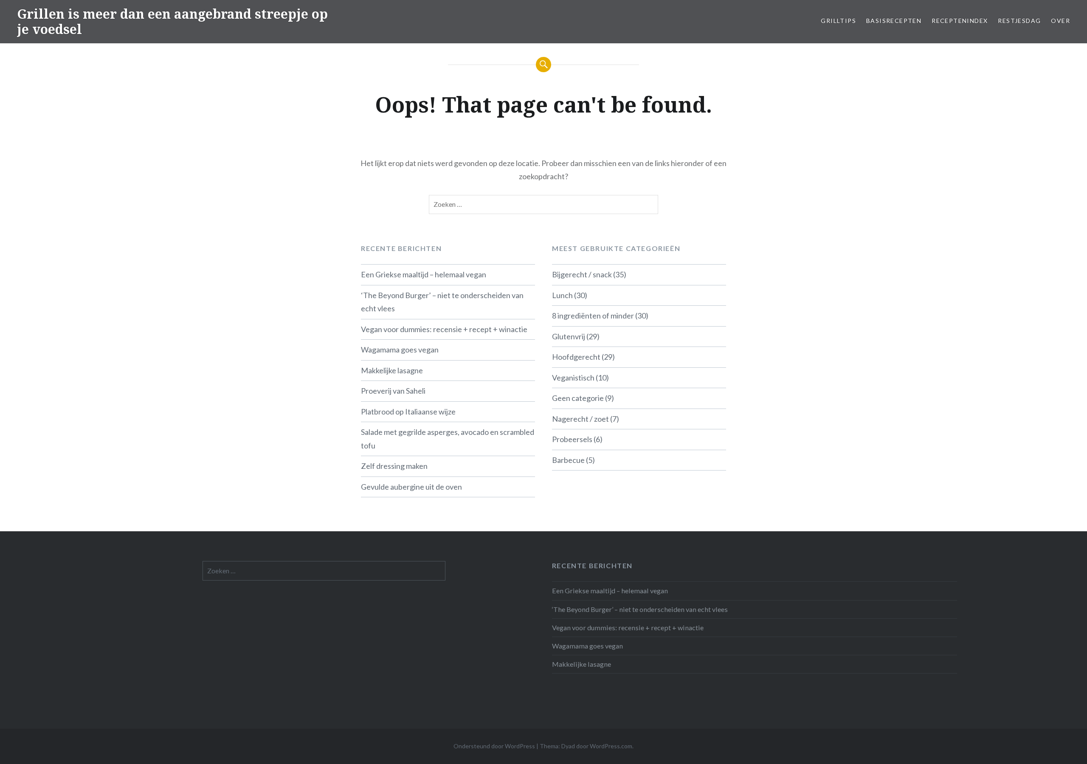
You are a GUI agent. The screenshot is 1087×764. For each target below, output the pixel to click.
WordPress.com (611, 746)
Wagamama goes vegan (400, 349)
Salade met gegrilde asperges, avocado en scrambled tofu (447, 438)
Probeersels (572, 439)
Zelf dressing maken (394, 466)
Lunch (562, 295)
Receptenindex (960, 20)
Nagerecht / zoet (580, 418)
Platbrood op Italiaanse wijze (408, 411)
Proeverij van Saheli (393, 390)
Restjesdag (1019, 20)
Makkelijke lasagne (392, 370)
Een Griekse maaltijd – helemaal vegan (423, 274)
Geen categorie (578, 398)
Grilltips (838, 20)
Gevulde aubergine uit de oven (411, 486)
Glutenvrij (568, 336)
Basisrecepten (893, 20)
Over (1060, 20)
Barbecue (568, 460)
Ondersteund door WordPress (494, 746)
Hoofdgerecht (576, 356)
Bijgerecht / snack (582, 274)
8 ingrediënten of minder (593, 315)
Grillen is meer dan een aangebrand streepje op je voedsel (172, 21)
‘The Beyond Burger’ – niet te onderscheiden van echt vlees (442, 301)
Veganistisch (573, 377)
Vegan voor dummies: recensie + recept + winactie (444, 329)
